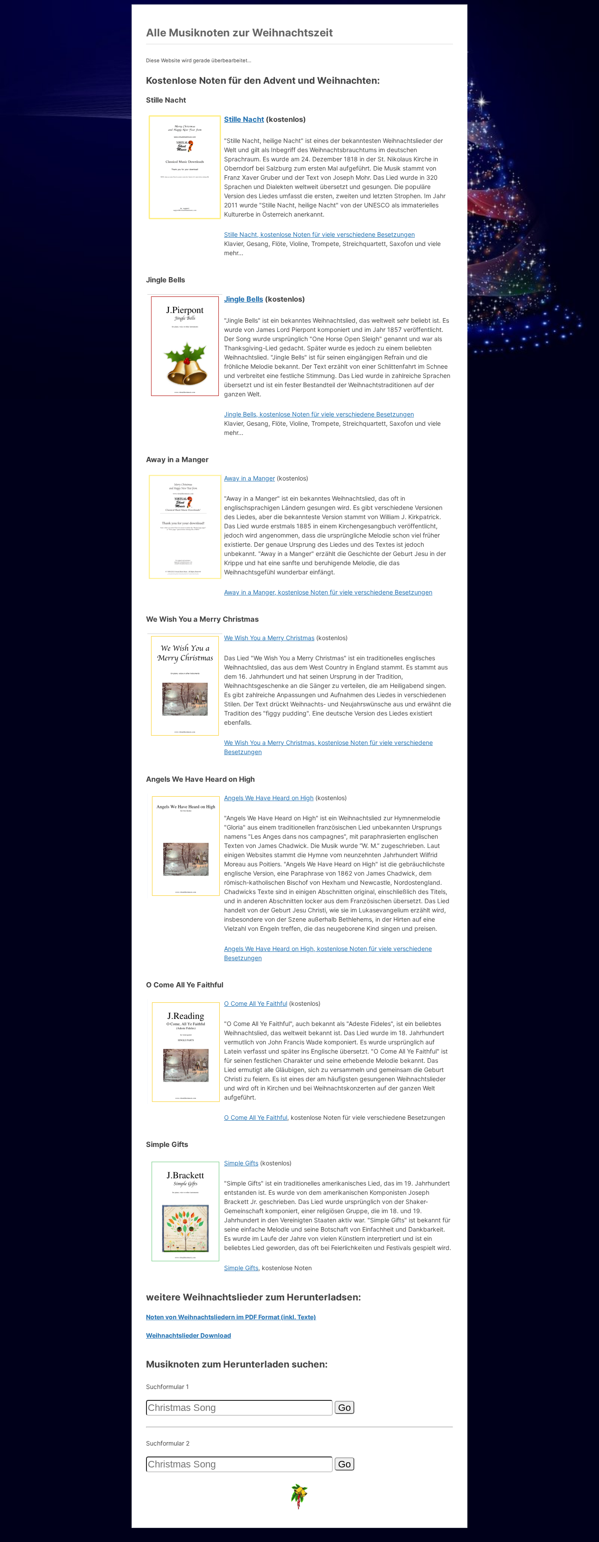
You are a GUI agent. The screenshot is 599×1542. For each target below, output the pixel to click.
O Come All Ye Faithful (255, 1003)
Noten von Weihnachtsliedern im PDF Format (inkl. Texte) (231, 1317)
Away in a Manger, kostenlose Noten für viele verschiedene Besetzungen (328, 592)
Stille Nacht (244, 119)
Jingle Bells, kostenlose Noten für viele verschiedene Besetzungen (319, 414)
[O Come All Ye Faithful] (184, 1102)
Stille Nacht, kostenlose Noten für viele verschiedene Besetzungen (319, 234)
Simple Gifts (241, 1163)
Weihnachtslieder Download (188, 1335)
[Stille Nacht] (184, 217)
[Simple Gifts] (184, 1262)
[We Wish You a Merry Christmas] (184, 737)
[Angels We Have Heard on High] (184, 897)
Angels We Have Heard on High (269, 797)
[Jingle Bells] (184, 397)
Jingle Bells (243, 299)
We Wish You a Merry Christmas (269, 637)
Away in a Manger (249, 478)
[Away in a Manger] (184, 577)
